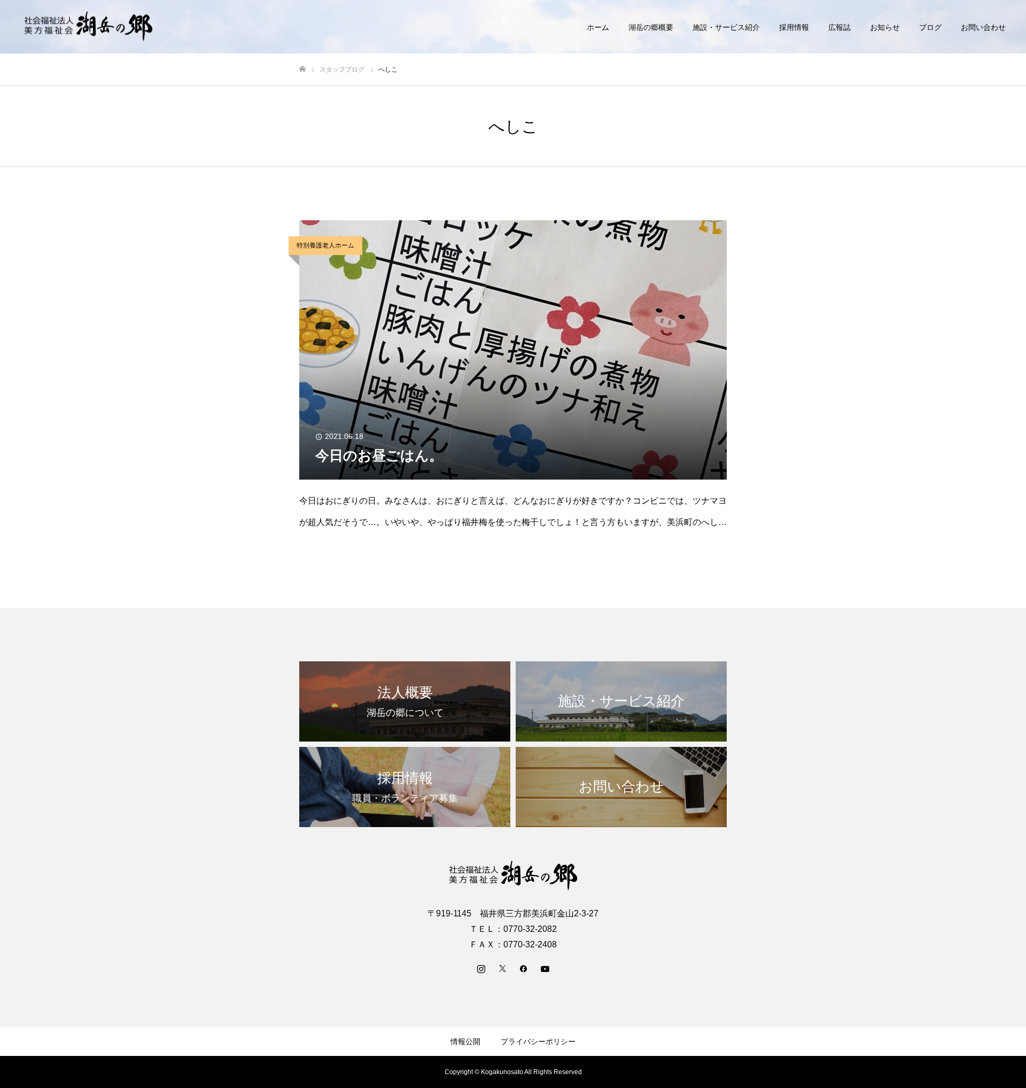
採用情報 (794, 27)
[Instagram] (481, 968)
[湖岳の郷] (88, 27)
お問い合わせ (983, 27)
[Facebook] (523, 968)
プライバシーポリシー (538, 1041)
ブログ (930, 27)
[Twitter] (502, 968)
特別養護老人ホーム (325, 245)
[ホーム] (302, 69)
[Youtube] (545, 968)
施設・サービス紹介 (726, 27)
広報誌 (839, 27)
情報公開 (465, 1041)
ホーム (598, 27)
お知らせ (885, 27)
